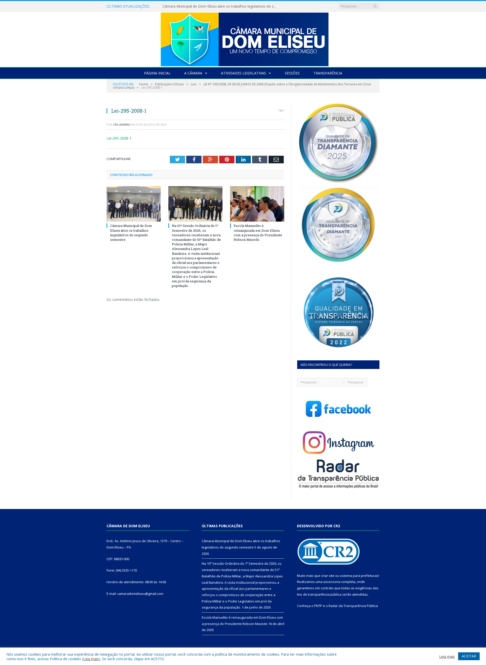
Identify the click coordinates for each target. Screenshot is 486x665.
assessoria (331, 581)
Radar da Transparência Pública (353, 605)
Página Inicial (157, 73)
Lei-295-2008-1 (119, 138)
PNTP (318, 605)
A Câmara (193, 73)
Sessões (292, 73)
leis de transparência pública (319, 594)
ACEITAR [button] (469, 656)
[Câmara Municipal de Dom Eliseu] (243, 38)
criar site (327, 575)
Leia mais (91, 658)
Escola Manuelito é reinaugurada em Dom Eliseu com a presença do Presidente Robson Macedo (258, 232)
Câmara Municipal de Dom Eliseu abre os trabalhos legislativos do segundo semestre (131, 232)
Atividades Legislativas (243, 73)
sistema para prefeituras (359, 575)
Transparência (327, 73)
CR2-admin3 (121, 124)
